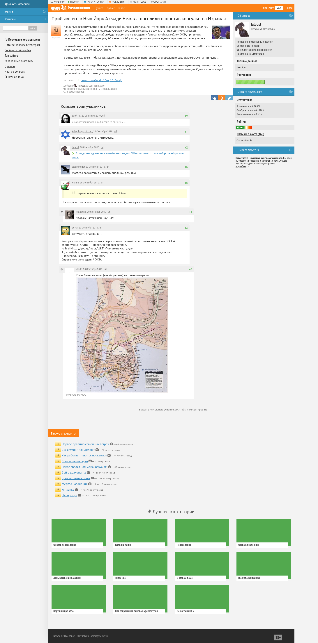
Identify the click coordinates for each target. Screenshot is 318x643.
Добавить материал (17, 4)
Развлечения (118, 2)
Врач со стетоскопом (76, 478)
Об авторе (244, 15)
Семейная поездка (75, 461)
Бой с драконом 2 (74, 472)
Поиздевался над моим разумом (84, 466)
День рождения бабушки (67, 577)
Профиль (256, 29)
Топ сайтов (11, 55)
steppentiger (78, 166)
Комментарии (158, 2)
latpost (81, 85)
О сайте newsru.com (250, 92)
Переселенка (184, 544)
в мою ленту (268, 8)
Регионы (10, 19)
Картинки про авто (63, 611)
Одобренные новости (247, 45)
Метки (9, 12)
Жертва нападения (75, 483)
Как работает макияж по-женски (84, 455)
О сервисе (69, 636)
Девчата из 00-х (185, 611)
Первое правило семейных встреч (85, 444)
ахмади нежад (89, 88)
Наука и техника (95, 2)
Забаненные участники (19, 61)
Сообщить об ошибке (18, 50)
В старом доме (185, 577)
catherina (81, 211)
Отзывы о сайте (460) (250, 134)
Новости (74, 2)
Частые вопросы (15, 71)
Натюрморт (69, 495)
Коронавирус (57, 2)
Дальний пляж (123, 544)
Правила (10, 66)
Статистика (268, 29)
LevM (75, 227)
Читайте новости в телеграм (22, 45)
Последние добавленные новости (254, 41)
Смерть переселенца (64, 544)
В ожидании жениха (249, 577)
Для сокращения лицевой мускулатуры (136, 611)
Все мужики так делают (78, 449)
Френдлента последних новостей (254, 49)
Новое (121, 8)
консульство (73, 88)
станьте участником (166, 409)
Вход (290, 8)
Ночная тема (15, 77)
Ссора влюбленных (248, 544)
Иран (114, 88)
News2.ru (58, 636)
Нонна (75, 182)
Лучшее (99, 8)
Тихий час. (120, 577)
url (103, 115)
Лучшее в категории (173, 511)
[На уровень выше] (62, 212)
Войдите (144, 409)
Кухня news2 (139, 2)
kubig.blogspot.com (82, 131)
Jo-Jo (79, 269)
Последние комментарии (250, 53)
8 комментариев (75, 91)
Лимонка (68, 489)
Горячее (110, 8)
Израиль (105, 88)
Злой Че (76, 115)
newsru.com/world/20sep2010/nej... (101, 80)
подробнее (241, 166)
